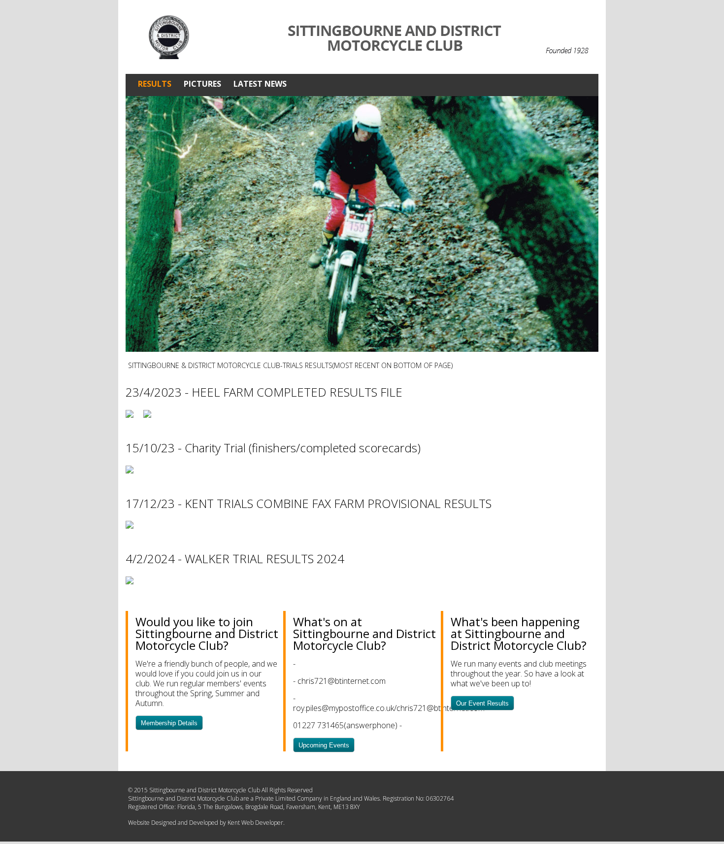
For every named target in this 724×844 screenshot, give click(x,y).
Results (154, 83)
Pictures (202, 83)
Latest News (260, 83)
